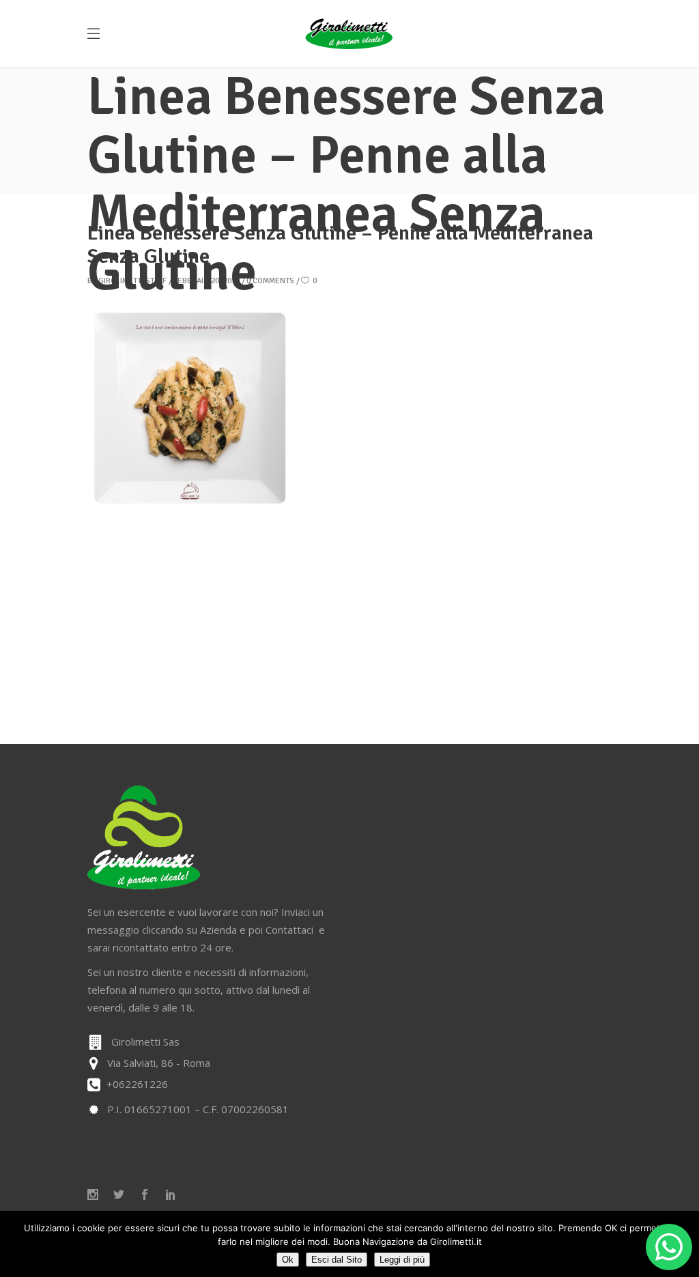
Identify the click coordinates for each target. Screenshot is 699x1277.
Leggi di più (402, 1259)
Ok (288, 1259)
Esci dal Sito (336, 1259)
